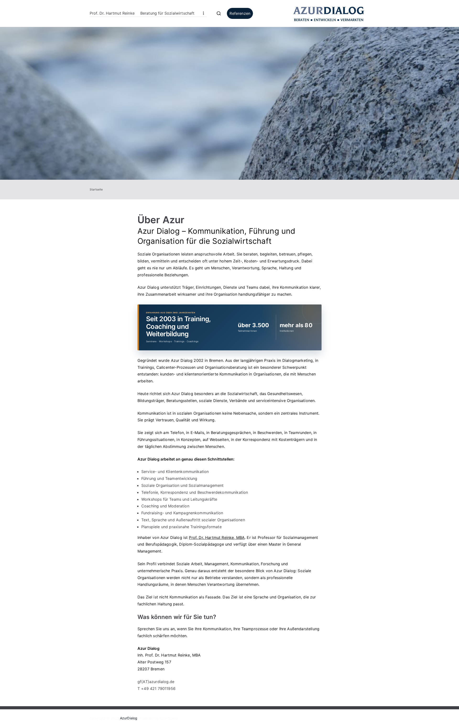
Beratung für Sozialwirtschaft (167, 13)
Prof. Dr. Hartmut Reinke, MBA (217, 537)
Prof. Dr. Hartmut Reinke (112, 13)
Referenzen (240, 13)
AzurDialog (128, 718)
